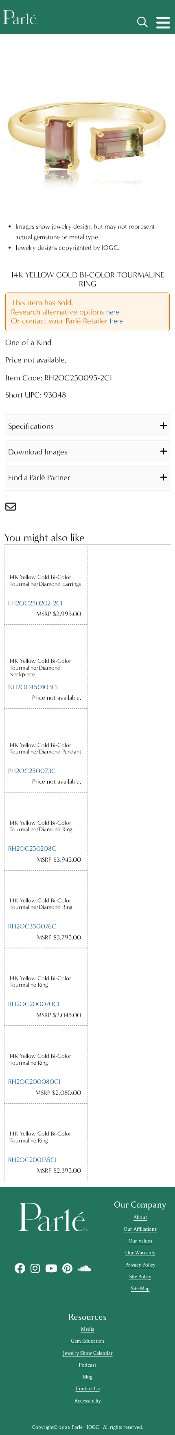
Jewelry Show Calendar (88, 1353)
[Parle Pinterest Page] (67, 1268)
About (140, 1217)
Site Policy (140, 1276)
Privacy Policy (140, 1265)
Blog (87, 1377)
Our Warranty (140, 1252)
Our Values (140, 1241)
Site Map (140, 1288)
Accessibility (87, 1401)
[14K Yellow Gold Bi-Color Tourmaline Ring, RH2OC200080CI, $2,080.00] (46, 1039)
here (112, 312)
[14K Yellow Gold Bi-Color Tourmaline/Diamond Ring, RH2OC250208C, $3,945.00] (46, 806)
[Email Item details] (14, 509)
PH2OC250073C (32, 771)
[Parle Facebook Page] (20, 1268)
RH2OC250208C (32, 848)
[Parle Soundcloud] (84, 1268)
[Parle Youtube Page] (50, 1268)
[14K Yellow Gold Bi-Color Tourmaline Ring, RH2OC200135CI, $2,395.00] (46, 1117)
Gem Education (87, 1341)
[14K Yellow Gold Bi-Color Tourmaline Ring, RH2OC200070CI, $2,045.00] (46, 961)
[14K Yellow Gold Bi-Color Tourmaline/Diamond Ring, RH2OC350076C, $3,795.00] (46, 884)
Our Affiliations (140, 1229)
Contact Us (88, 1388)
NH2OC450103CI (33, 687)
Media (87, 1329)
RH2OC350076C (32, 926)
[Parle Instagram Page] (35, 1268)
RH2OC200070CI (33, 1004)
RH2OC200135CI (32, 1160)
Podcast (87, 1365)
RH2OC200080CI (34, 1082)
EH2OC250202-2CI (35, 603)
